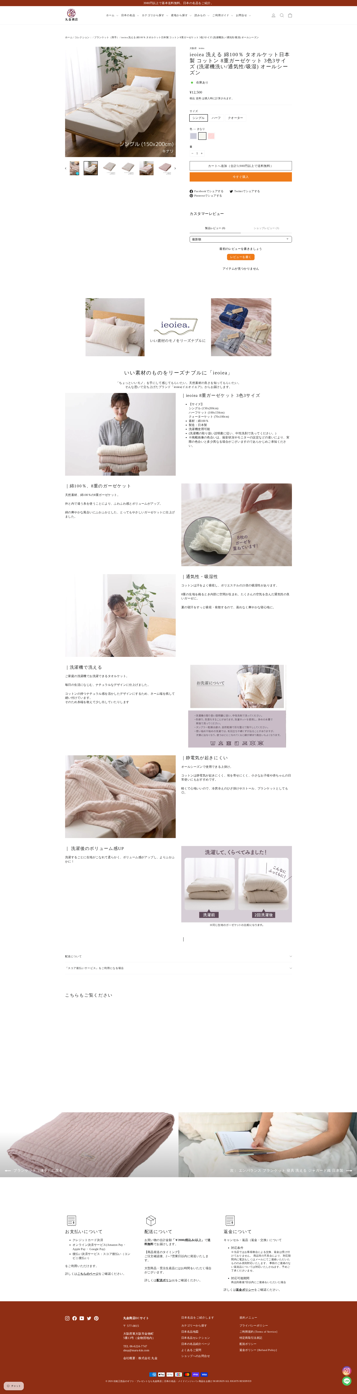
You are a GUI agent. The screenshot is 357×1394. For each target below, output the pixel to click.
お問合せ (242, 15)
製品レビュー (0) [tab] (215, 228)
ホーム (110, 15)
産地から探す (180, 15)
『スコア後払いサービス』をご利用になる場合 (94, 968)
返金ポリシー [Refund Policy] (258, 1350)
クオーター (235, 117)
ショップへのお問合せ (195, 1355)
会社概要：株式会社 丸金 (140, 1358)
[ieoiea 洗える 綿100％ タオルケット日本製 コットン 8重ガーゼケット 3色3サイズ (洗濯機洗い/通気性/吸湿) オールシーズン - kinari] (72, 1084)
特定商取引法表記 (250, 1337)
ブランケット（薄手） (106, 37)
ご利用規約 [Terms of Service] (258, 1331)
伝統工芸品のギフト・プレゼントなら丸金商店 (137, 1381)
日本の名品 (128, 15)
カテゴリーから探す (194, 1325)
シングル (198, 117)
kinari (202, 136)
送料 (198, 98)
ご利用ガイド (221, 15)
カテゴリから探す (153, 15)
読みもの (200, 15)
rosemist (211, 136)
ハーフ (216, 117)
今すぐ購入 (241, 176)
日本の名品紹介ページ (195, 1343)
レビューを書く (241, 257)
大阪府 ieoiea (197, 48)
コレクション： (83, 37)
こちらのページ (88, 1273)
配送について (73, 956)
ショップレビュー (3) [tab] (266, 228)
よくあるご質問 (191, 1350)
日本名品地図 (189, 1331)
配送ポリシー (166, 1280)
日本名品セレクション (195, 1337)
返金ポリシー (245, 1289)
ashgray (193, 136)
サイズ (194, 111)
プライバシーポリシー (253, 1325)
